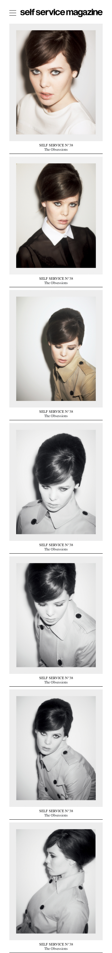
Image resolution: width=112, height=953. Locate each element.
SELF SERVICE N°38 (56, 146)
